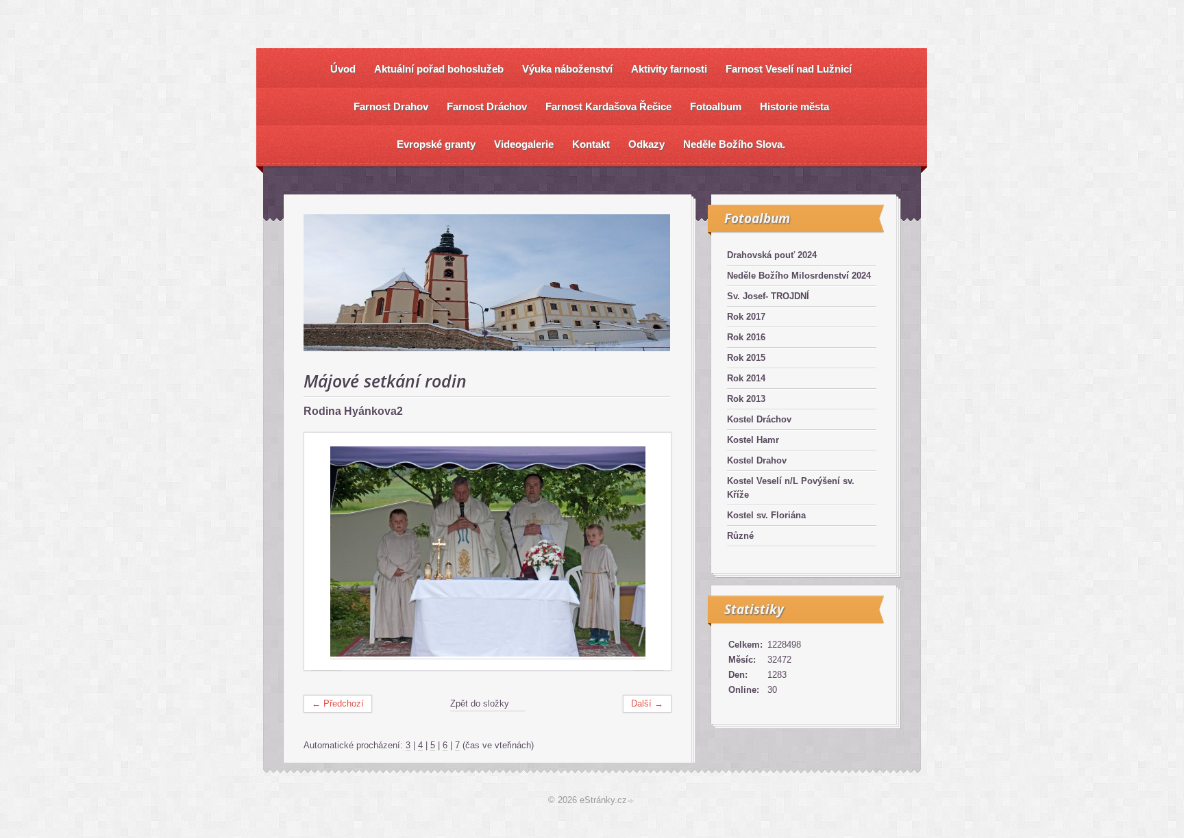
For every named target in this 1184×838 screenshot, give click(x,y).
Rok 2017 (746, 317)
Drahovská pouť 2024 (772, 255)
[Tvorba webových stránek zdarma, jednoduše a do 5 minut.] (632, 801)
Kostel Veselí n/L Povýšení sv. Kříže (790, 488)
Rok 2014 (746, 378)
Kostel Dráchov (759, 419)
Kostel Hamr (753, 440)
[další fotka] (648, 552)
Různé (740, 536)
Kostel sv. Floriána (766, 515)
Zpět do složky (479, 703)
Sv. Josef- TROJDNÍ (768, 296)
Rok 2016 (746, 337)
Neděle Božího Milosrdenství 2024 (799, 275)
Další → (647, 703)
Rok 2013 (746, 399)
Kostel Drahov (757, 460)
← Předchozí (338, 703)
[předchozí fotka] (326, 552)
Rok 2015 (746, 358)
